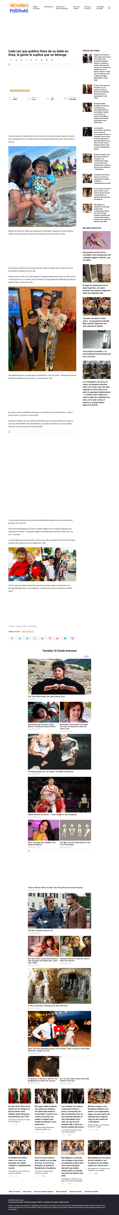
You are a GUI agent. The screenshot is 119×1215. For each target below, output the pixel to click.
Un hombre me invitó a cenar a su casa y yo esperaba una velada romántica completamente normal (102, 179)
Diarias (12, 626)
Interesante (48, 7)
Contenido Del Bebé (100, 7)
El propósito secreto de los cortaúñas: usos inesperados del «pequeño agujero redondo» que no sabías (97, 256)
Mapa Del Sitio (64, 1202)
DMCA (40, 1202)
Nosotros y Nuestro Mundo (62, 7)
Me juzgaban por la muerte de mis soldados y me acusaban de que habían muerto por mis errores (99, 1162)
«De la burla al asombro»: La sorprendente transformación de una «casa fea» (97, 354)
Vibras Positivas (36, 7)
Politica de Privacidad (15, 1202)
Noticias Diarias (76, 7)
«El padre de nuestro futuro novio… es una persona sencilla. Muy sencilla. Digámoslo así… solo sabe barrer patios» (96, 322)
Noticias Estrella (87, 7)
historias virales (21, 626)
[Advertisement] (59, 34)
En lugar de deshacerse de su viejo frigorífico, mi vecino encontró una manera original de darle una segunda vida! (96, 289)
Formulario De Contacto (50, 1202)
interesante (32, 626)
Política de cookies (30, 1202)
